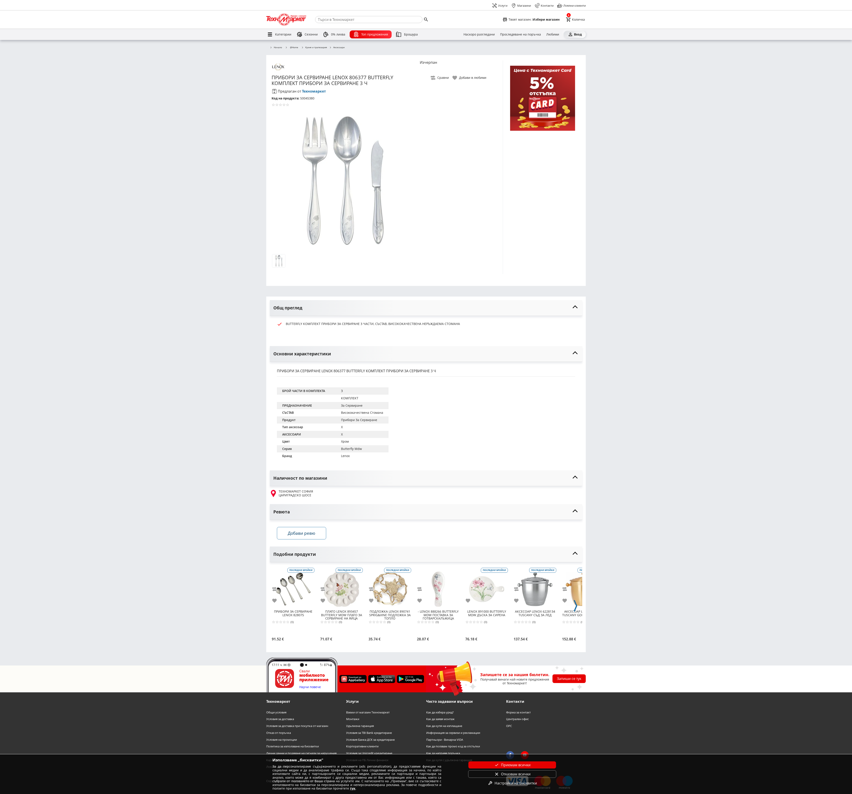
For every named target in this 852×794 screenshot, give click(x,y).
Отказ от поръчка (278, 733)
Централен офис (517, 719)
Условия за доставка (280, 719)
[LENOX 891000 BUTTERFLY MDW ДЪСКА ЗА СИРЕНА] (486, 587)
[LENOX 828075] (293, 587)
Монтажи (352, 719)
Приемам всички (516, 764)
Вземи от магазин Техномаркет (368, 712)
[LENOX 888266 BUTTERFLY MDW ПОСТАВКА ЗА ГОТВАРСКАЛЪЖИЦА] (438, 587)
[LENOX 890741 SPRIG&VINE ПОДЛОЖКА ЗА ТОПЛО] (390, 587)
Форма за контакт (518, 712)
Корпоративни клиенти (362, 746)
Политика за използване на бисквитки (292, 746)
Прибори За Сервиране (359, 420)
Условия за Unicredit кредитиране (369, 753)
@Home (294, 47)
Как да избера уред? (440, 712)
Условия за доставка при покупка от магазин (297, 726)
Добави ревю (301, 533)
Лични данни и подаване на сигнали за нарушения (301, 753)
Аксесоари (339, 47)
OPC (509, 726)
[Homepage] (286, 19)
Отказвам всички (516, 774)
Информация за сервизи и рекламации (453, 733)
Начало (278, 47)
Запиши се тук (569, 678)
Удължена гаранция (360, 726)
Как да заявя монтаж (440, 719)
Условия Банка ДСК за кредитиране (370, 739)
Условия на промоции (281, 739)
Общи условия (276, 712)
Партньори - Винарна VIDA (444, 739)
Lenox (345, 456)
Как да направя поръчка (443, 753)
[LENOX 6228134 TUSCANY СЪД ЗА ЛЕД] (535, 587)
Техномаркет (314, 91)
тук (352, 788)
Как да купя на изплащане (444, 726)
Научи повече (310, 687)
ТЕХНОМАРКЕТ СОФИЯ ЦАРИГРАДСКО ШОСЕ (296, 493)
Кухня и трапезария (316, 47)
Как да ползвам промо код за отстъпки (453, 746)
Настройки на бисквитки (516, 783)
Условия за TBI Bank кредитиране (369, 733)
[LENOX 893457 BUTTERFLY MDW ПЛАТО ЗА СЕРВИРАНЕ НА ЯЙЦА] (341, 587)
